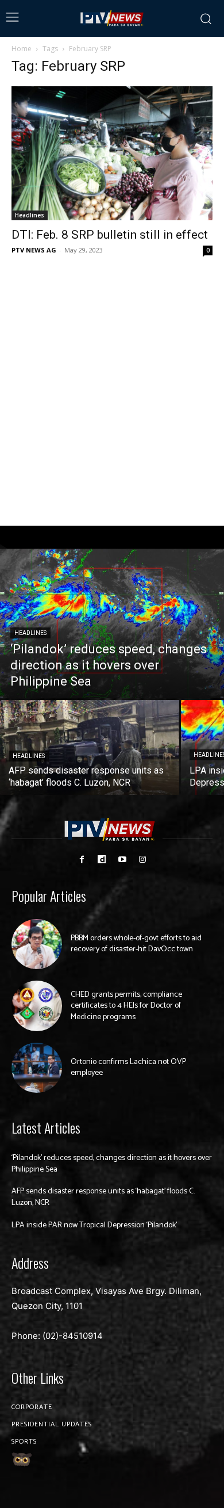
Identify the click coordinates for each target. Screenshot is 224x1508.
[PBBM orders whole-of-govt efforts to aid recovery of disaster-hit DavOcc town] (36, 944)
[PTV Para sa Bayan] (112, 18)
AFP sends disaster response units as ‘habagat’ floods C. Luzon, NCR (103, 1197)
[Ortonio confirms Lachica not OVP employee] (36, 1068)
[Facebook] (82, 859)
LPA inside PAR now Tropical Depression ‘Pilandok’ (94, 1225)
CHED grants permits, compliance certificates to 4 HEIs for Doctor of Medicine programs (126, 1006)
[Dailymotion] (102, 859)
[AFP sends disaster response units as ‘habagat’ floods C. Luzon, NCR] (89, 747)
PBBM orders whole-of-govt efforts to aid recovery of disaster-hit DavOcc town (136, 944)
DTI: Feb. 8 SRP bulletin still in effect (109, 235)
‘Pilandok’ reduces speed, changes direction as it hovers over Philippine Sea (111, 1163)
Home (21, 48)
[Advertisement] (112, 392)
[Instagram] (142, 859)
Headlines (29, 215)
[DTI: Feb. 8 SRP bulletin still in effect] (112, 153)
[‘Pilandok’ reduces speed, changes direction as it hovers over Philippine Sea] (112, 623)
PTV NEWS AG (33, 250)
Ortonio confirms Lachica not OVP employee (128, 1067)
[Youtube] (122, 859)
